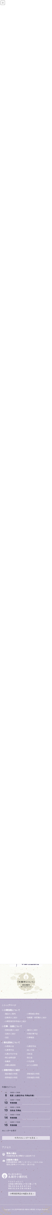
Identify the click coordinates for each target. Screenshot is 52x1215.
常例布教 (13, 1102)
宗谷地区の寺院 (33, 1078)
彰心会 (29, 1058)
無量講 (7, 1061)
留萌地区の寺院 (11, 1078)
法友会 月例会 (15, 1110)
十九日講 (30, 1061)
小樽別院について (12, 1010)
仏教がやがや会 (11, 1054)
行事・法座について (13, 1026)
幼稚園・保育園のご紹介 (37, 1018)
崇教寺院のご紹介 (12, 1070)
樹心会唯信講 (10, 1058)
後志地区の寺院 (11, 1074)
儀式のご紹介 (32, 1030)
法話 (7, 1037)
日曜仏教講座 (10, 1065)
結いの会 (30, 1050)
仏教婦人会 (9, 1046)
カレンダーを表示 (9, 1130)
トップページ (10, 1005)
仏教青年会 (9, 1050)
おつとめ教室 (32, 1065)
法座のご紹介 (10, 1034)
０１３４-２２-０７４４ (21, 1186)
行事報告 (30, 1037)
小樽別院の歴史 (33, 1014)
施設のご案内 (10, 1014)
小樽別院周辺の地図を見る (21, 1194)
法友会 (29, 1054)
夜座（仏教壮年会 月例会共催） (22, 1095)
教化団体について (12, 1042)
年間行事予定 (32, 1034)
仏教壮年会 (31, 1046)
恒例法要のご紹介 (12, 1030)
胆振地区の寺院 (33, 1074)
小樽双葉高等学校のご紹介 (15, 1021)
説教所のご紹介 (11, 1018)
